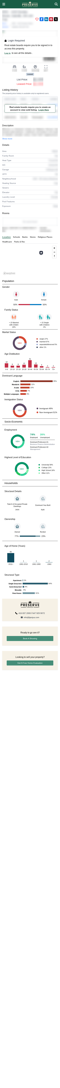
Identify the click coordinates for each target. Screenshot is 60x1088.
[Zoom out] (54, 252)
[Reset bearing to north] (54, 256)
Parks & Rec (19, 242)
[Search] (56, 4)
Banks (25, 237)
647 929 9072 (39, 613)
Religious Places (45, 237)
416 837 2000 (25, 613)
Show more (7, 139)
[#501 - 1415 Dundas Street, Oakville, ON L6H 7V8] (41, 253)
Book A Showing (30, 638)
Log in (7, 53)
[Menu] (3, 4)
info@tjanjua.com (31, 617)
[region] (30, 260)
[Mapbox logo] (9, 273)
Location (6, 237)
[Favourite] (37, 19)
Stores (33, 237)
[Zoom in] (54, 248)
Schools (16, 237)
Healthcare (7, 242)
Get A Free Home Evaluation (30, 663)
